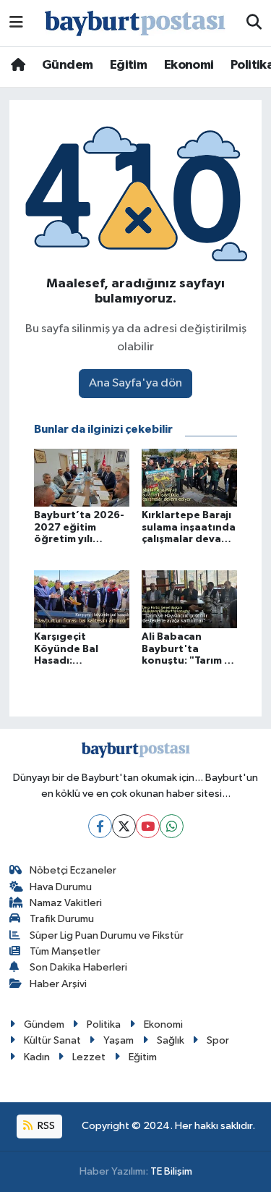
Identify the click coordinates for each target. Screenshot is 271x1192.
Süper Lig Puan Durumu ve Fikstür (107, 935)
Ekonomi (189, 65)
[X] (124, 826)
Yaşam (118, 1040)
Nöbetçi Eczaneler (73, 870)
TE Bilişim (171, 1171)
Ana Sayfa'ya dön (135, 383)
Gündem (67, 65)
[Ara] (254, 23)
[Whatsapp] (172, 826)
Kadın (37, 1057)
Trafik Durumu (62, 918)
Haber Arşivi (58, 983)
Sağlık (170, 1040)
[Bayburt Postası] (135, 24)
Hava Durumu (61, 887)
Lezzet (89, 1057)
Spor (218, 1040)
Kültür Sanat (52, 1040)
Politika (104, 1024)
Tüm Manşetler (65, 951)
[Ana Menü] (16, 23)
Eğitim (128, 65)
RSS (45, 1125)
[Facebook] (100, 826)
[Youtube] (148, 826)
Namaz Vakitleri (66, 902)
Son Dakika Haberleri (78, 967)
